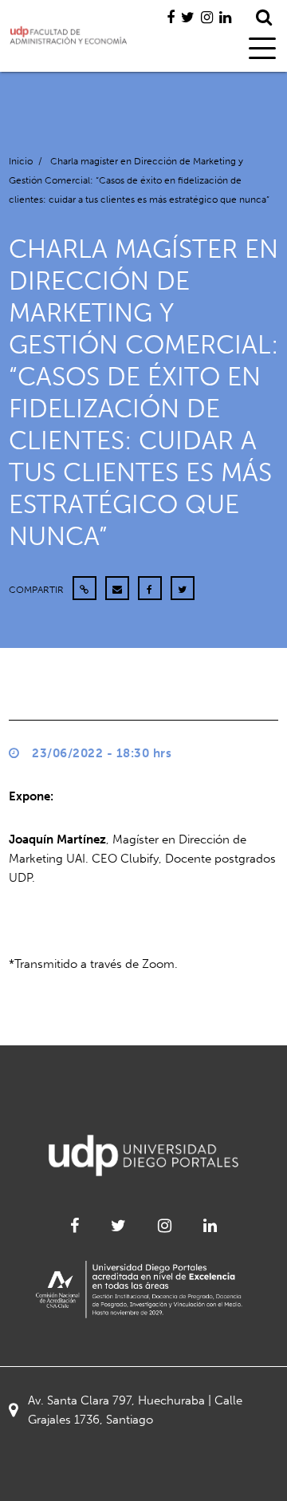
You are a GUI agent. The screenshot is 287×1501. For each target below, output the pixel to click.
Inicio (21, 161)
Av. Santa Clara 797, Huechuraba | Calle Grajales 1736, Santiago (135, 1410)
